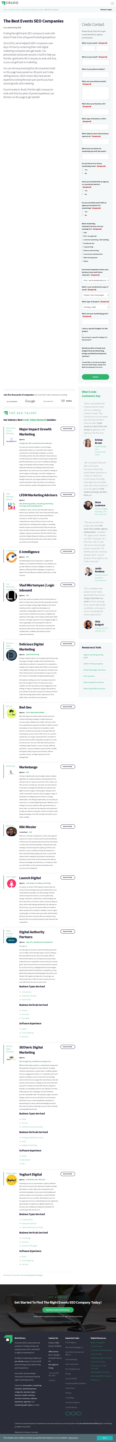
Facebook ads (89, 243)
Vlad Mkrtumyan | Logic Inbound (11, 587)
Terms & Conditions (72, 1402)
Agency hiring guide (98, 1342)
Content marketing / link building (96, 240)
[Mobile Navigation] (112, 3)
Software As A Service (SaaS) (32, 1127)
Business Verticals (14, 10)
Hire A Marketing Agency (74, 1347)
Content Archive (71, 1407)
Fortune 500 (26, 999)
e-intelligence (11, 551)
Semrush (25, 1036)
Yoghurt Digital (11, 1173)
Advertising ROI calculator (94, 682)
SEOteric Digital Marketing (9, 1049)
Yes (86, 170)
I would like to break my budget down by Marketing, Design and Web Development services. (94, 364)
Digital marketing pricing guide (93, 656)
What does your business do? (94, 105)
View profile (67, 429)
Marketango (10, 766)
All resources (95, 1380)
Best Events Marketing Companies (32, 10)
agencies (27, 1402)
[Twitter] (67, 1413)
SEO (85, 233)
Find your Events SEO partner (58, 1310)
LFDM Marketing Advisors (9, 496)
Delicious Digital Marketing (9, 646)
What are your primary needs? (94, 82)
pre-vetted (19, 1361)
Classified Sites (27, 1219)
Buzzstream (26, 1160)
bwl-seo (9, 706)
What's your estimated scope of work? (95, 288)
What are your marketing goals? (95, 314)
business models (21, 1395)
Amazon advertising (91, 250)
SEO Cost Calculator (98, 1362)
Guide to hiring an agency (93, 663)
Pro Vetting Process (72, 1369)
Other (86, 261)
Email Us (52, 1380)
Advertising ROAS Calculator (101, 1376)
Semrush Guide (96, 1354)
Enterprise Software (29, 996)
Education (25, 1014)
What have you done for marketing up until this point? (94, 149)
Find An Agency (70, 1342)
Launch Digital (11, 877)
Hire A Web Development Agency (74, 1353)
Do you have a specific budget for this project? (94, 338)
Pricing (67, 1374)
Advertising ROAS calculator (94, 688)
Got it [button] (105, 1438)
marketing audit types (23, 1405)
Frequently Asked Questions (75, 1383)
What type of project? (95, 301)
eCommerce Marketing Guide (101, 1350)
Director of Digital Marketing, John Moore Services (101, 511)
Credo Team (70, 1388)
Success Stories (71, 1378)
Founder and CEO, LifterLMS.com (101, 629)
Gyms (24, 1141)
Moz (23, 1163)
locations (26, 1398)
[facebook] (73, 1413)
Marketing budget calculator (95, 670)
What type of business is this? (94, 119)
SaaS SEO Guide (97, 1346)
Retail (24, 1119)
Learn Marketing (71, 1359)
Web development (91, 258)
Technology (26, 1238)
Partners (68, 1393)
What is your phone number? (93, 69)
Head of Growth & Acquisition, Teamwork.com (101, 578)
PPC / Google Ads (90, 236)
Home (5, 10)
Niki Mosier (10, 826)
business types (29, 1392)
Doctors (25, 1010)
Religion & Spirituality (29, 1145)
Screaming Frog (27, 1033)
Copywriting (88, 247)
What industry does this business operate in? (95, 134)
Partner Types (106, 9)
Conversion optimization (93, 254)
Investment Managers (29, 1246)
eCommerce (26, 992)
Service (25, 1123)
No (86, 173)
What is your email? (94, 57)
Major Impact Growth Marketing (11, 431)
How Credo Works (71, 1364)
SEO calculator (89, 676)
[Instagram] (78, 1413)
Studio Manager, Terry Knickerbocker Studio (101, 450)
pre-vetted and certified (88, 1423)
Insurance (25, 1242)
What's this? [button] (73, 1438)
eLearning (25, 1018)
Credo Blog (69, 1398)
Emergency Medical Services (32, 1137)
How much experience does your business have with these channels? (95, 272)
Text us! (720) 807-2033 (53, 1374)
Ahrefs (24, 1029)
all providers (27, 1385)
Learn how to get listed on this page (31, 1275)
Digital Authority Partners (9, 933)
